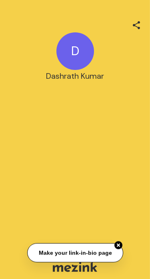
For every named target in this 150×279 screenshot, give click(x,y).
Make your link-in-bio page (75, 252)
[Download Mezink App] (75, 267)
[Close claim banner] (118, 245)
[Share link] (136, 24)
